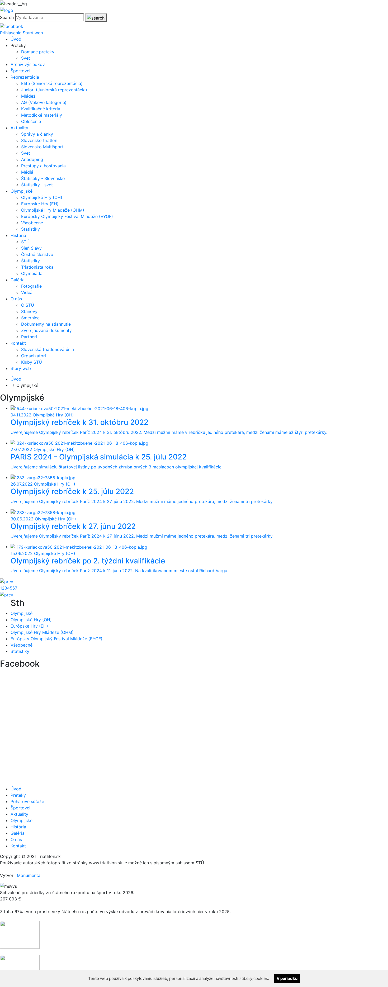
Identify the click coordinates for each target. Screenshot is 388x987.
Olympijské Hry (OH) (41, 197)
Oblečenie (31, 121)
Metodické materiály (41, 115)
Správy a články (37, 134)
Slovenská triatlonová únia (47, 349)
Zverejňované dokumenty (46, 330)
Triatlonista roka (37, 267)
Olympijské (21, 191)
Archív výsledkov (28, 64)
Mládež (28, 96)
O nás (16, 298)
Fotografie (31, 286)
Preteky (18, 795)
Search (7, 17)
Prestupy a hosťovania (43, 165)
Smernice (30, 317)
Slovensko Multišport (42, 146)
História (18, 235)
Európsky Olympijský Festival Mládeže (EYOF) (67, 216)
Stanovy (29, 311)
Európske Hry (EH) (40, 203)
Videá (26, 292)
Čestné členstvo (37, 254)
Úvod (16, 39)
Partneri (29, 336)
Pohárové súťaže (27, 801)
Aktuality (19, 127)
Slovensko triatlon (39, 140)
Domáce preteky (37, 51)
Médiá (27, 172)
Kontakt (18, 343)
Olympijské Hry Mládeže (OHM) (52, 210)
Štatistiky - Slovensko (43, 178)
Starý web (33, 32)
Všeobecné (32, 222)
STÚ (25, 241)
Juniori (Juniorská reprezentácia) (54, 89)
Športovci (20, 70)
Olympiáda (31, 273)
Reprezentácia (25, 77)
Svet (25, 58)
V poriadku (287, 978)
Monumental (29, 875)
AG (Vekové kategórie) (44, 102)
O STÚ (27, 305)
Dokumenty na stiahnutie (46, 324)
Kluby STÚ (31, 362)
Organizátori (33, 355)
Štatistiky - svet (37, 184)
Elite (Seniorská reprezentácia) (52, 83)
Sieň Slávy (31, 248)
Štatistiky (30, 229)
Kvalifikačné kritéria (40, 108)
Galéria (18, 279)
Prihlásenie (10, 32)
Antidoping (32, 159)
